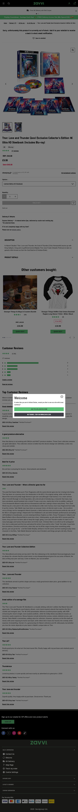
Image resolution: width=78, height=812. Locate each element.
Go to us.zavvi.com (39, 409)
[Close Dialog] (62, 396)
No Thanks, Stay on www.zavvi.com (39, 414)
